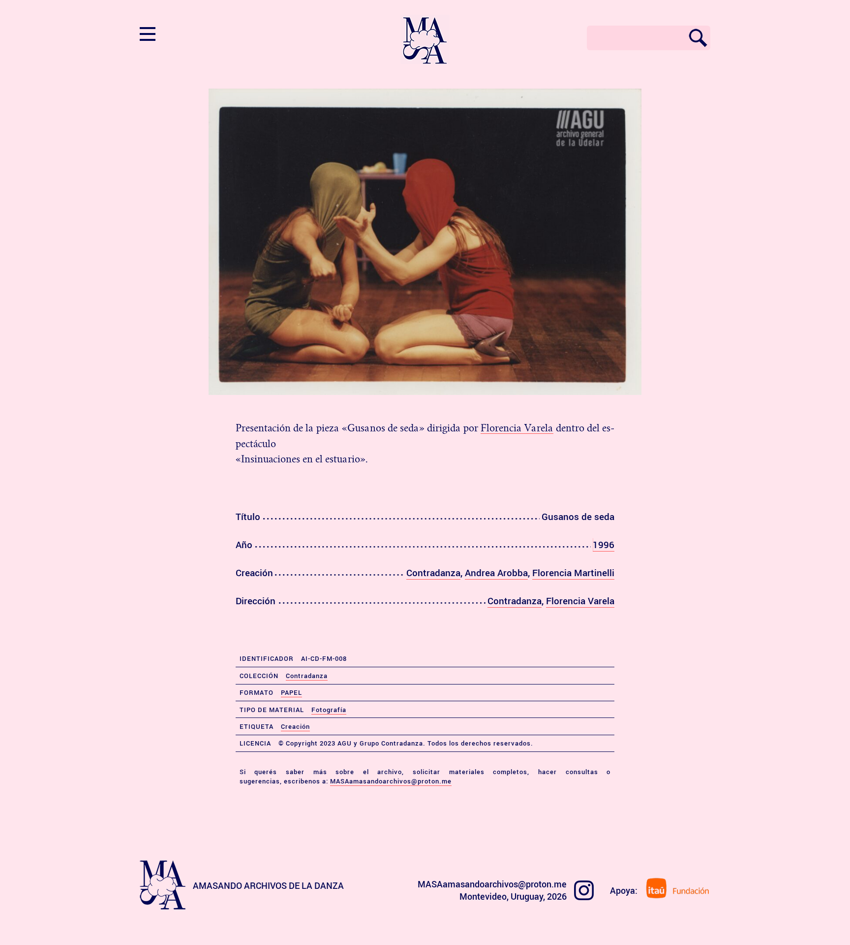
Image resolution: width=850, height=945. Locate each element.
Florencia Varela (517, 428)
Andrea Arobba (496, 572)
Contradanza (433, 572)
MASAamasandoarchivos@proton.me (391, 781)
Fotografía (328, 709)
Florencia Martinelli (573, 572)
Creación (295, 726)
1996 (603, 544)
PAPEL (291, 692)
